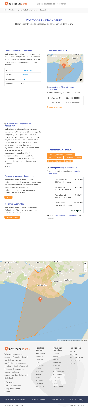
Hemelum (51, 161)
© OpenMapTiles (63, 340)
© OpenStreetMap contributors (78, 340)
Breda (38, 377)
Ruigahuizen (70, 154)
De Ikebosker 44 (61, 179)
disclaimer (73, 405)
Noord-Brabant (58, 371)
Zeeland (56, 383)
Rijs (51, 154)
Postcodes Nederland (12, 386)
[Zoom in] (85, 263)
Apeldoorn (40, 386)
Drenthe (56, 353)
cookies (81, 405)
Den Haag (39, 359)
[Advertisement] (44, 36)
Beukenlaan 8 (60, 203)
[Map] (44, 301)
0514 (23, 79)
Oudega (78, 158)
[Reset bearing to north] (85, 270)
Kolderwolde (69, 158)
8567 (8, 197)
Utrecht (38, 362)
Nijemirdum (60, 154)
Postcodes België (76, 357)
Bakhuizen (59, 161)
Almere (38, 374)
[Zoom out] (85, 267)
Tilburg (38, 368)
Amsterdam (40, 353)
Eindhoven (40, 365)
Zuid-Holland (58, 386)
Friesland (24, 75)
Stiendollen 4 (60, 187)
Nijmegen (39, 380)
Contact (7, 392)
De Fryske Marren (27, 70)
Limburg (56, 368)
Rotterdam (40, 356)
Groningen (40, 371)
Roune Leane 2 (60, 195)
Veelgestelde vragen (12, 389)
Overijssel (56, 377)
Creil (50, 158)
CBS (9, 166)
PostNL (72, 363)
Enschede (39, 383)
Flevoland (56, 356)
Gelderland (57, 362)
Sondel (68, 161)
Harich (59, 158)
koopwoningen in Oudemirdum (67, 215)
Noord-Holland (58, 374)
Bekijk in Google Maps (55, 107)
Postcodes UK (75, 360)
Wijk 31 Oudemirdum (12, 217)
